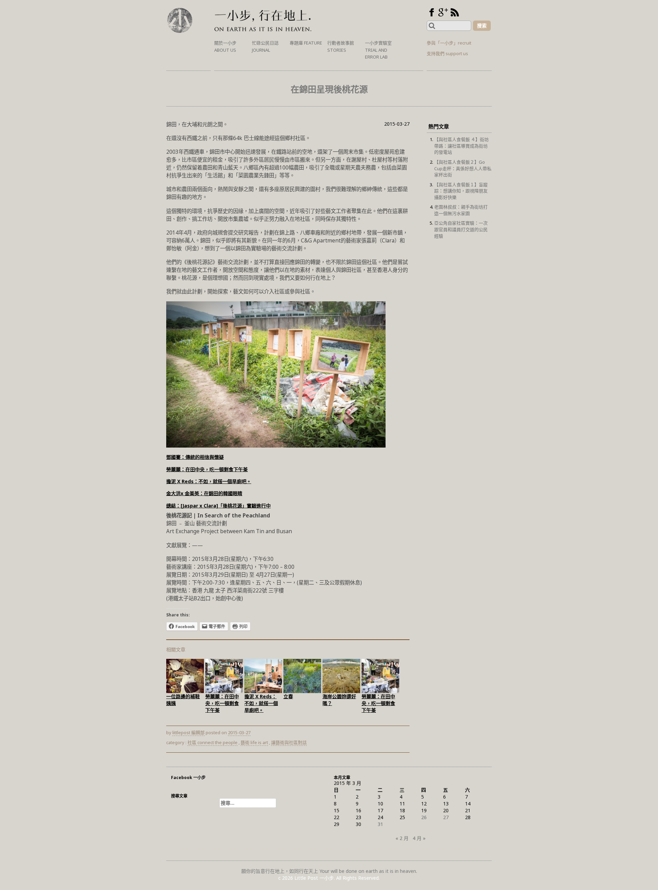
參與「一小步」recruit (449, 43)
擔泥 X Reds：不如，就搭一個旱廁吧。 (208, 481)
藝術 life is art (254, 742)
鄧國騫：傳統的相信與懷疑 (195, 457)
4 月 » (419, 838)
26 (424, 817)
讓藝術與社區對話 (289, 742)
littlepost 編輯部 (188, 732)
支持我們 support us (447, 53)
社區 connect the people (212, 742)
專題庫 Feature (306, 43)
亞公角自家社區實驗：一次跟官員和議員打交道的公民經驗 (461, 229)
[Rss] (455, 12)
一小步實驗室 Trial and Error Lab (378, 50)
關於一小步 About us (225, 46)
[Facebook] (431, 12)
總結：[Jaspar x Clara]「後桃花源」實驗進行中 (218, 505)
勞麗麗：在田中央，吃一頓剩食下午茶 (207, 469)
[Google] (443, 12)
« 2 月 (402, 838)
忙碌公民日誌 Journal (265, 46)
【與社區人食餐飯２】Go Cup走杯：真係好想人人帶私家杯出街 (462, 168)
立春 (288, 696)
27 (446, 817)
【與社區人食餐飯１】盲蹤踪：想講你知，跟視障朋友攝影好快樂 (461, 190)
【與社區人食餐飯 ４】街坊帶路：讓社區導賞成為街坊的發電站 (461, 145)
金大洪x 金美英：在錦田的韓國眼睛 (204, 493)
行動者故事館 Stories (340, 46)
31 (380, 824)
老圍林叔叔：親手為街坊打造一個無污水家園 (461, 210)
